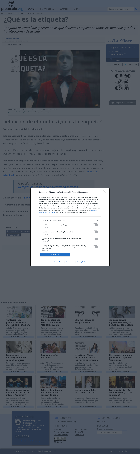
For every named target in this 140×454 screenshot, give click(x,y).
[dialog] (70, 227)
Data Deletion (58, 262)
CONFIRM (55, 254)
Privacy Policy (81, 262)
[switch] (95, 224)
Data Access (70, 262)
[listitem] (70, 220)
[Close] (105, 192)
